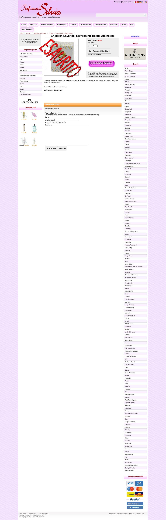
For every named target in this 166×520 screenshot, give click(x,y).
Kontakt (74, 25)
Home (23, 25)
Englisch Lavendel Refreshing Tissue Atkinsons (83, 35)
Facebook (114, 25)
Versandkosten (100, 25)
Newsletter (135, 36)
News (124, 25)
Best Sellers (61, 25)
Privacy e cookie (134, 513)
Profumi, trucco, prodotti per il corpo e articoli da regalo (39, 17)
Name (47, 117)
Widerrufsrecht (27, 29)
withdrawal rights (122, 513)
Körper (28, 33)
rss (143, 513)
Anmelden (117, 2)
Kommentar (49, 125)
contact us (110, 76)
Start (21, 33)
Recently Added (47, 25)
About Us (33, 25)
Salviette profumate (40, 33)
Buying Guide (86, 25)
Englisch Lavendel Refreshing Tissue (60, 33)
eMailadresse (49, 120)
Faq (131, 25)
